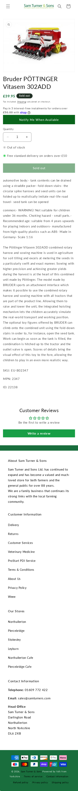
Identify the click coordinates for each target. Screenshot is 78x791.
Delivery (13, 525)
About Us (14, 578)
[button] (8, 6)
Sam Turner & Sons (31, 771)
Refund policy (20, 782)
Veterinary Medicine (21, 551)
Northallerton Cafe (20, 657)
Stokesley (14, 639)
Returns (13, 534)
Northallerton (17, 621)
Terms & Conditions (21, 569)
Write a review (39, 433)
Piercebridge (16, 630)
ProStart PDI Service (22, 560)
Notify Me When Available (39, 119)
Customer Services (20, 542)
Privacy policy (40, 782)
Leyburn (13, 648)
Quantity (8, 129)
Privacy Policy (17, 587)
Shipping (21, 101)
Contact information (57, 776)
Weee (11, 596)
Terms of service (33, 776)
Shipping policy (60, 782)
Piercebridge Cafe (19, 666)
